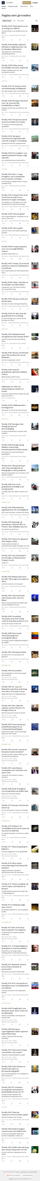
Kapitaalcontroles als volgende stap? (14, 143)
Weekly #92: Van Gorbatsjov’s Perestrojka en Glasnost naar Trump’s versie (14, 557)
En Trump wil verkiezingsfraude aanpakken (12, 125)
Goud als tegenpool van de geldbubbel (14, 852)
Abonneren (26, 3)
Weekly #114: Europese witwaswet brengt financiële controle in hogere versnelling (14, 138)
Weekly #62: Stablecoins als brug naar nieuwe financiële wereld (15, 1148)
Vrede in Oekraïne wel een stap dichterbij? (12, 1037)
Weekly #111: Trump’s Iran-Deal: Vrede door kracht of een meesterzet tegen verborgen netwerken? (15, 197)
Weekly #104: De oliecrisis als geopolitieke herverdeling (14, 314)
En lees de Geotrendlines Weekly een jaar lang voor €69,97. (15, 395)
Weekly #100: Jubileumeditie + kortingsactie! (14, 406)
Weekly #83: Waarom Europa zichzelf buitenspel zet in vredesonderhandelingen (13, 726)
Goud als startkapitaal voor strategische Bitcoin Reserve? (15, 1075)
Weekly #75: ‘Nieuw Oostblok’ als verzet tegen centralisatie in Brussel (15, 886)
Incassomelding (33, 1172)
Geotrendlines (10, 398)
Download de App (28, 1175)
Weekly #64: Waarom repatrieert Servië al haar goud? (15, 1113)
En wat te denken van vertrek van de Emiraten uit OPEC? (14, 319)
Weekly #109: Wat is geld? (12, 228)
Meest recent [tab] (7, 21)
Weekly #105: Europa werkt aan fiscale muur (15, 300)
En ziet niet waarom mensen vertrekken (15, 810)
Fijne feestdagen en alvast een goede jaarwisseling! (14, 674)
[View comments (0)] (12, 40)
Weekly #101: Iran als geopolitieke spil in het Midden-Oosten (15, 372)
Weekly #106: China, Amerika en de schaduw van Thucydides (15, 283)
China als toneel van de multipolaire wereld (14, 991)
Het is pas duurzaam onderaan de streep (15, 512)
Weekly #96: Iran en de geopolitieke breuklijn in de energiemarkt (13, 486)
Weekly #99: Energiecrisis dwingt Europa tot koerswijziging (12, 426)
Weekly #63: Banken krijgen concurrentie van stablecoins (14, 1130)
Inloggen (35, 3)
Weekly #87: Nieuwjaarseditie (14, 652)
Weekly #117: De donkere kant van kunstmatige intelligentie (14, 87)
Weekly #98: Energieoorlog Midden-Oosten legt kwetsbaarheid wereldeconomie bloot (15, 447)
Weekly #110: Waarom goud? (13, 214)
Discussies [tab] (20, 21)
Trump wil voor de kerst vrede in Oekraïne (12, 776)
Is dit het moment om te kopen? (12, 584)
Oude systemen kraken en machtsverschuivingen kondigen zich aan (15, 545)
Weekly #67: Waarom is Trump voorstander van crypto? (14, 1051)
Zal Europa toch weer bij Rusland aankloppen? (12, 453)
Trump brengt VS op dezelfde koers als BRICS (14, 32)
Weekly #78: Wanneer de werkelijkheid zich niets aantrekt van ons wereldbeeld (15, 828)
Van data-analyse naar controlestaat (13, 91)
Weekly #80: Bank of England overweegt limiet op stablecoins (15, 790)
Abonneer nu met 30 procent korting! (14, 410)
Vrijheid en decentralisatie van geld (13, 1055)
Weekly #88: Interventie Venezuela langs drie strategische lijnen (12, 635)
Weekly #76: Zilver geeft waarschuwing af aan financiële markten (15, 865)
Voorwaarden (24, 1172)
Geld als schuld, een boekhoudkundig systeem (14, 232)
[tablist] (13, 21)
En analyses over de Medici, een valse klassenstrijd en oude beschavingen (14, 203)
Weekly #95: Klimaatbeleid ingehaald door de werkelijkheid (15, 508)
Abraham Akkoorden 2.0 (10, 254)
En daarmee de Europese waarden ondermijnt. (13, 933)
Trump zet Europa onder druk (11, 623)
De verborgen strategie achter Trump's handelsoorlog (14, 182)
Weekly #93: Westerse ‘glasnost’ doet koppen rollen (15, 540)
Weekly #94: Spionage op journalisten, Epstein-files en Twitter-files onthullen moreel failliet (14, 524)
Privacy (18, 1172)
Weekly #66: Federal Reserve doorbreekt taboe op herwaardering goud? (13, 1068)
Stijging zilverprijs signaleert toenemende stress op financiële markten (12, 871)
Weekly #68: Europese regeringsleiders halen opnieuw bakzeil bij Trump (15, 1031)
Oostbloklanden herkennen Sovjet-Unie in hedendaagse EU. (15, 892)
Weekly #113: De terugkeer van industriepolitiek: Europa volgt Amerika (14, 155)
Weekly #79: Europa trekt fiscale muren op (15, 806)
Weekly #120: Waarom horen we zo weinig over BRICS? (15, 27)
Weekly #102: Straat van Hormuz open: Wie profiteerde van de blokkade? (15, 355)
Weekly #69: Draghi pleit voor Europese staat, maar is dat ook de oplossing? (15, 1010)
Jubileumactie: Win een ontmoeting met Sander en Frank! (13, 389)
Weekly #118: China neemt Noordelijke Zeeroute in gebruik (15, 66)
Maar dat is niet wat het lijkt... (11, 794)
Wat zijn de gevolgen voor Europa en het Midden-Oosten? (15, 474)
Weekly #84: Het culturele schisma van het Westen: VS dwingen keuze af (13, 708)
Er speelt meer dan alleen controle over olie (15, 492)
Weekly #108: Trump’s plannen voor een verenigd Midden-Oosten (14, 249)
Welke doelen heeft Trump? (11, 377)
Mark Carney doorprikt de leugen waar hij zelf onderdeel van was (14, 604)
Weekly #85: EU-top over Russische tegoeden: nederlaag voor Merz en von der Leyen (14, 689)
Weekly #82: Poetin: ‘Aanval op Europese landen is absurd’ (14, 750)
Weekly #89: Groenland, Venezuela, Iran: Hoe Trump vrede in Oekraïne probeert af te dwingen (15, 618)
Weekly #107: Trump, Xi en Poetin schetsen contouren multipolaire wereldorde (15, 265)
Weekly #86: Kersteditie (12, 671)
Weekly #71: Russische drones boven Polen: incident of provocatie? (14, 966)
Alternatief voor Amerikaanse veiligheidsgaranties (11, 53)
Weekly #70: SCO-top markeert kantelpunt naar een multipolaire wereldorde (15, 985)
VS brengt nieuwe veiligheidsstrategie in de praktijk (15, 641)
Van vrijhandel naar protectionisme (13, 160)
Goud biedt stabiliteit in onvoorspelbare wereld (15, 911)
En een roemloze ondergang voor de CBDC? (14, 1153)
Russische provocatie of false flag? (13, 972)
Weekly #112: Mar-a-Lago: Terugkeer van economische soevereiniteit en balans (13, 176)
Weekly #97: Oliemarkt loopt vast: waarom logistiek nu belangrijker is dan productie (14, 468)
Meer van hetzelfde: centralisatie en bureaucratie (13, 1016)
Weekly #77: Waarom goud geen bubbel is (14, 848)
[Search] (36, 21)
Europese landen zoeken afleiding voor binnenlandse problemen (15, 755)
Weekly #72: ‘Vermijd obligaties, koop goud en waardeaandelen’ (15, 947)
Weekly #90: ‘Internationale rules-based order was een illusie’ (13, 598)
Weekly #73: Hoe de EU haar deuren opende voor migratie (14, 928)
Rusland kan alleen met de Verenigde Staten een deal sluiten (14, 733)
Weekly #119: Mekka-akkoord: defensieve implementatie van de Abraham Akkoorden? (14, 47)
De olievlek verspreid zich (10, 529)
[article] (20, 33)
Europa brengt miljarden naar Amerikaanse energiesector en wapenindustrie (12, 1095)
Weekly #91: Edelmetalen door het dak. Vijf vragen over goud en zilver (15, 579)
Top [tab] (14, 21)
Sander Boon (25, 74)
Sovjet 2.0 (5, 563)
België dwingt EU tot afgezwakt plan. (14, 694)
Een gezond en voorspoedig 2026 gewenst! (13, 656)
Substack (11, 1179)
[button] (3, 6)
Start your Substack (14, 1175)
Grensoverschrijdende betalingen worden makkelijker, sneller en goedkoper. (13, 1135)
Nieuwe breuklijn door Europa (12, 1117)
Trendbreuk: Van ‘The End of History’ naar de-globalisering (14, 288)
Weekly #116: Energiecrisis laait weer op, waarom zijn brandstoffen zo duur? (15, 103)
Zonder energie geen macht (11, 360)
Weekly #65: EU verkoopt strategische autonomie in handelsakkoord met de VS (12, 1089)
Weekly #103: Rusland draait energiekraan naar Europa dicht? (15, 335)
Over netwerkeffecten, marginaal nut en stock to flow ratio (15, 217)
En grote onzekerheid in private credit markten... (14, 432)
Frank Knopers (13, 35)
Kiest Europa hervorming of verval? (13, 713)
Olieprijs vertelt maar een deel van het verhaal (14, 109)
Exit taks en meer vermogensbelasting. (14, 304)
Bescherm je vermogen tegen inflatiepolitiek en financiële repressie (14, 952)
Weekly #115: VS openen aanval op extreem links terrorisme (14, 121)
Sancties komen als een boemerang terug (13, 340)
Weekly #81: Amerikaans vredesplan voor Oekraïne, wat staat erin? (14, 770)
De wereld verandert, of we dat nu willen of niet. (15, 834)
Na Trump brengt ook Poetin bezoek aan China (15, 272)
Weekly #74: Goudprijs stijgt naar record (13, 906)
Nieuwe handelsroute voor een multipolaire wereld (12, 71)
